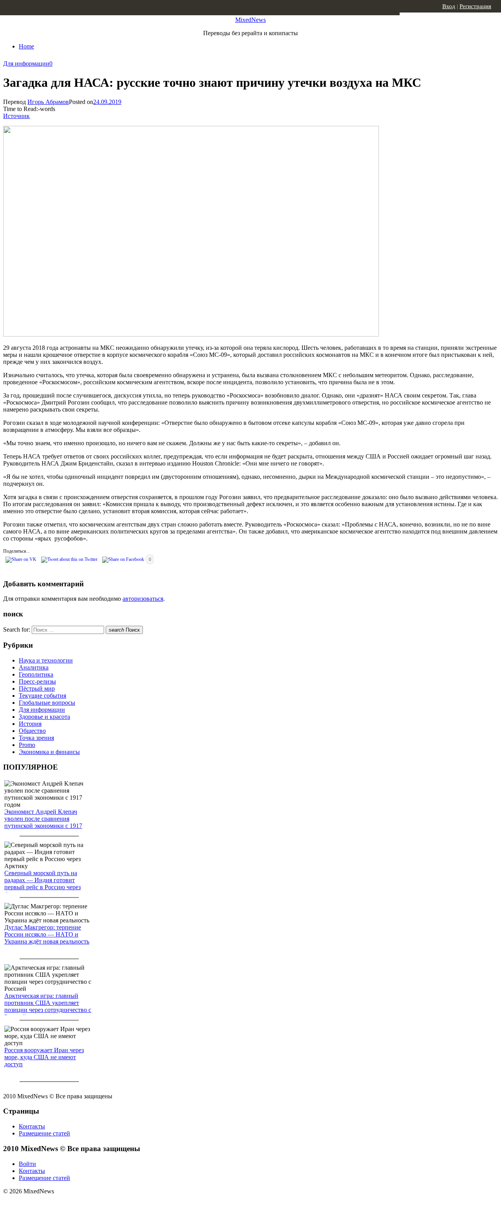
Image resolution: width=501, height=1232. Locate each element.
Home (26, 46)
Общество (32, 730)
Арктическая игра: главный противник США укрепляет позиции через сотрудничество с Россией (47, 1006)
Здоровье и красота (44, 716)
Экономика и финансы (49, 752)
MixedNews (250, 19)
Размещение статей (44, 1133)
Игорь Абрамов (48, 101)
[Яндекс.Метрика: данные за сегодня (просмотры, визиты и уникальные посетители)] (64, 1205)
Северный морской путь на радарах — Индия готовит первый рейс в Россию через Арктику (42, 883)
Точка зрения (36, 737)
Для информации (26, 63)
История (30, 723)
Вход (448, 6)
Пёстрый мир (37, 688)
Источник (16, 116)
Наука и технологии (46, 660)
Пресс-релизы (37, 681)
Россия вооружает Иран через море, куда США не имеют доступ (44, 1057)
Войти (27, 1163)
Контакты (32, 1126)
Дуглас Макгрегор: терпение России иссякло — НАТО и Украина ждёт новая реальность (46, 934)
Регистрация (475, 6)
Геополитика (36, 674)
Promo (27, 744)
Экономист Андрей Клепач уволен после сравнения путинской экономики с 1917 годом (43, 822)
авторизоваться (143, 598)
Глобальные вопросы (47, 702)
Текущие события (42, 695)
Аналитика (34, 667)
